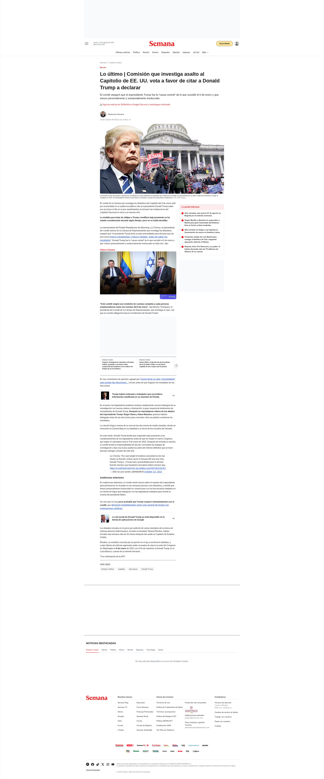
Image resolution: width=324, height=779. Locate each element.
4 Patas (121, 730)
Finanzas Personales (145, 712)
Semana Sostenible (144, 730)
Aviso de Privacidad (95, 770)
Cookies (218, 726)
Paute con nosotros (222, 721)
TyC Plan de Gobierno (165, 730)
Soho (120, 721)
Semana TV (122, 707)
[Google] (87, 764)
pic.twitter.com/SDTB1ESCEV (151, 468)
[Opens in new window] (92, 764)
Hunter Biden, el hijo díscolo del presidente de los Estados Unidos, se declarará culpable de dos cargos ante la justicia (154, 365)
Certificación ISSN (163, 725)
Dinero (120, 712)
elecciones (133, 569)
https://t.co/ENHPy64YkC (122, 468)
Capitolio (121, 569)
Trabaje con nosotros (223, 717)
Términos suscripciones (165, 712)
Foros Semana (142, 707)
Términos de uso (163, 703)
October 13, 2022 (153, 471)
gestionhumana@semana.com (197, 727)
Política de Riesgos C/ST (166, 716)
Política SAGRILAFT (164, 721)
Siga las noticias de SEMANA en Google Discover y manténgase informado (136, 104)
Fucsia (120, 725)
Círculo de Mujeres (144, 725)
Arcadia (121, 716)
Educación (141, 703)
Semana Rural (142, 716)
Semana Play (123, 703)
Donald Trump (147, 569)
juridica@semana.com (194, 718)
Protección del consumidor (195, 703)
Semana (103, 63)
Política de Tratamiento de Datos (169, 707)
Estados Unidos (115, 63)
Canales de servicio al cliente (226, 712)
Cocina (139, 721)
